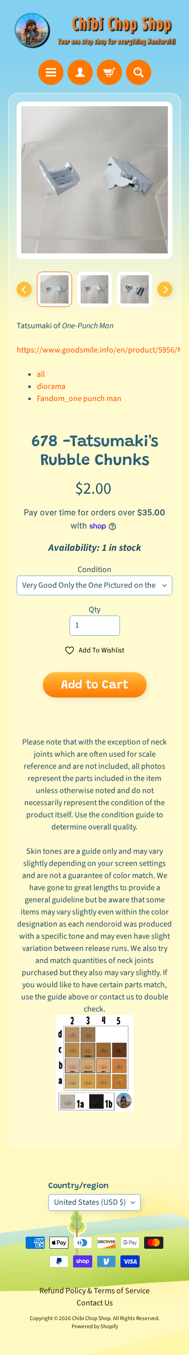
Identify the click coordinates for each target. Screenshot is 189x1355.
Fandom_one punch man (79, 398)
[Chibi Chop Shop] (94, 30)
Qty (94, 609)
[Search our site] (138, 72)
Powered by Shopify (95, 1326)
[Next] (164, 289)
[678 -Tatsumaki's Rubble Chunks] (54, 289)
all (41, 374)
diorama (51, 386)
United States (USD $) (90, 1202)
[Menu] (51, 72)
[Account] (80, 72)
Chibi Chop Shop (91, 1318)
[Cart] (109, 72)
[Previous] (24, 289)
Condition (94, 569)
